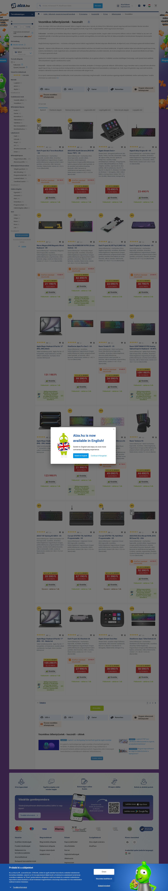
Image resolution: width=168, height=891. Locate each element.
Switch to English (81, 456)
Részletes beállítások (104, 879)
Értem (104, 872)
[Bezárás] (114, 429)
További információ (20, 887)
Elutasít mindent (104, 886)
